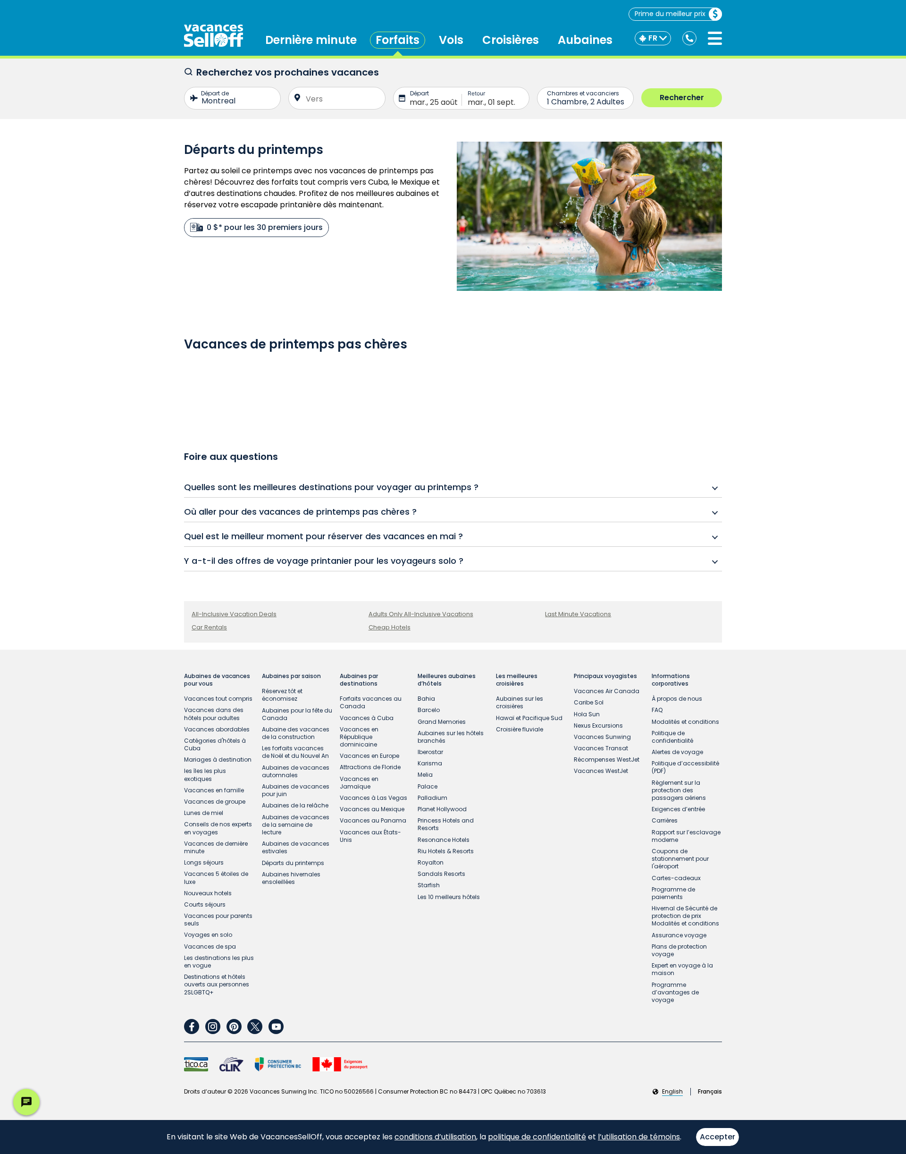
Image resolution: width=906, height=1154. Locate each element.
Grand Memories (442, 722)
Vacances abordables (217, 729)
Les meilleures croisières (516, 679)
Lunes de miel (203, 813)
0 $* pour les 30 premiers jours (265, 227)
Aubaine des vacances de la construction (295, 733)
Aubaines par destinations (359, 679)
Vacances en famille (214, 790)
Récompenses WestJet (606, 759)
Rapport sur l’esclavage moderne (686, 836)
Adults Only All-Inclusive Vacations (421, 614)
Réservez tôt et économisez (282, 695)
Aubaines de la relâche (295, 805)
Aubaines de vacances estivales (295, 847)
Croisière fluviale (519, 729)
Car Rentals (209, 627)
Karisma (430, 763)
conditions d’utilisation (435, 1136)
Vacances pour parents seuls (218, 919)
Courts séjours (205, 904)
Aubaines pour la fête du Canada (297, 714)
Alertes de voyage (677, 752)
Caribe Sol (589, 702)
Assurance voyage (679, 935)
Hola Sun (587, 714)
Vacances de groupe (214, 802)
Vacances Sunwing (602, 737)
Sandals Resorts (441, 874)
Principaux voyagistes (605, 676)
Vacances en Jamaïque (359, 782)
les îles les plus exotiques (205, 774)
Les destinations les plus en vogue (219, 961)
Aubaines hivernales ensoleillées (291, 878)
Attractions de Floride (370, 767)
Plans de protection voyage (679, 950)
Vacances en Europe (369, 756)
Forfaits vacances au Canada (371, 702)
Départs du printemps (293, 863)
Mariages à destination (218, 759)
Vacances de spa (210, 946)
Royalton (431, 862)
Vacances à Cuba (367, 718)
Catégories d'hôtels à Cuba (215, 744)
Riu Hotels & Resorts (446, 851)
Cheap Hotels (390, 627)
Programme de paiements (673, 893)
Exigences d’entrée (678, 809)
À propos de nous (677, 699)
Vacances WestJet (601, 771)
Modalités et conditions (685, 722)
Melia (425, 775)
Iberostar (430, 752)
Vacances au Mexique (372, 809)
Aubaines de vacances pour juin (295, 790)
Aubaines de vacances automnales (295, 771)
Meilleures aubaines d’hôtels (447, 679)
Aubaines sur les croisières (519, 702)
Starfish (429, 885)
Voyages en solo (208, 935)
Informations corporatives (671, 679)
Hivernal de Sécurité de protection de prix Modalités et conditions (685, 915)
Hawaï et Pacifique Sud (529, 718)
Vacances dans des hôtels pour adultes (213, 713)
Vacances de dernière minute (216, 847)
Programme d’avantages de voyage (675, 992)
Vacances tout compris (218, 699)
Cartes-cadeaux (676, 878)
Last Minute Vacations (578, 614)
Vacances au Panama (373, 820)
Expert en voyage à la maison (682, 969)
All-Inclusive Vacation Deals (234, 614)
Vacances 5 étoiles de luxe (216, 877)
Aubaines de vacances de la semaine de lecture (295, 824)
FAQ (657, 710)
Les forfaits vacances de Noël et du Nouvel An (295, 752)
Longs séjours (204, 862)
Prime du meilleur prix (670, 13)
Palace (427, 786)
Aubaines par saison (291, 676)
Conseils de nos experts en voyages (218, 828)
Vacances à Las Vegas (373, 798)
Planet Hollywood (442, 809)
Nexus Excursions (598, 725)
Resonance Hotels (444, 840)
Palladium (432, 798)
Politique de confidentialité (672, 737)
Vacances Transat (601, 748)
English (672, 1091)
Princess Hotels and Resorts (446, 824)
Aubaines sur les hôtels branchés (451, 737)
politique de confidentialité (537, 1136)
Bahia (426, 699)
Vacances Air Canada (606, 691)
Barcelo (429, 710)
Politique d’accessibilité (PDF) (685, 767)
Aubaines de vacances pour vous (217, 679)
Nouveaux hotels (208, 893)
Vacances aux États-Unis (370, 836)
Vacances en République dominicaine (359, 736)
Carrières (665, 820)
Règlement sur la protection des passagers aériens (679, 790)
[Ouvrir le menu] (715, 38)
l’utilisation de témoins (639, 1136)
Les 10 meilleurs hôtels (449, 897)
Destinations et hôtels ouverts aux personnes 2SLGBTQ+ (216, 984)
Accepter (717, 1136)
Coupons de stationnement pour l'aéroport (680, 858)
